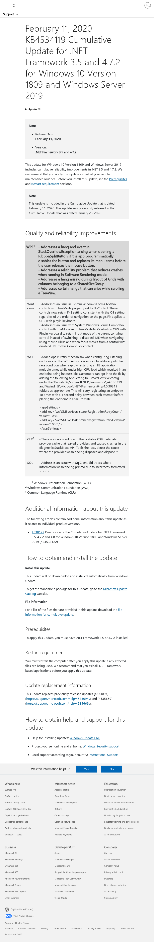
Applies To (34, 109)
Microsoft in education (115, 789)
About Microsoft (112, 859)
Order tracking (62, 815)
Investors (108, 878)
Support (9, 14)
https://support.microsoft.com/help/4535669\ (58, 703)
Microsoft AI (11, 852)
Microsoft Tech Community (68, 878)
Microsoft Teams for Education (119, 802)
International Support (103, 754)
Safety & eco (94, 928)
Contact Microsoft (27, 928)
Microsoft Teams (13, 885)
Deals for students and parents (119, 828)
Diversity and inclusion (115, 885)
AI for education (112, 834)
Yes (86, 769)
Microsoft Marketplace (66, 885)
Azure (57, 852)
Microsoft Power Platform (17, 878)
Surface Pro (10, 789)
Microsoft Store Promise (66, 828)
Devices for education (114, 796)
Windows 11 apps (13, 834)
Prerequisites (118, 179)
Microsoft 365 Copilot (15, 891)
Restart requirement (45, 184)
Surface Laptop (12, 796)
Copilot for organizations (17, 815)
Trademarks (77, 928)
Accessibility (110, 891)
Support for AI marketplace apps (70, 872)
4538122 (38, 532)
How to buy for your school (117, 815)
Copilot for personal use (16, 821)
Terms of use (59, 928)
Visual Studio (61, 897)
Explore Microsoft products (18, 828)
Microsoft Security (13, 859)
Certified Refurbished (65, 821)
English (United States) (22, 909)
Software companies (64, 891)
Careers (108, 852)
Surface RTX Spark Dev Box (18, 808)
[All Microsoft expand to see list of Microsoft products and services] (5, 5)
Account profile (62, 789)
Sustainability (111, 897)
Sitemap (9, 928)
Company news (111, 865)
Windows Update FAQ (85, 738)
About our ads (127, 928)
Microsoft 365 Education (116, 808)
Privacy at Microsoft (114, 872)
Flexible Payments (63, 834)
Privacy (44, 928)
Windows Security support (101, 746)
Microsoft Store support (66, 802)
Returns (58, 808)
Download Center (63, 796)
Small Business (12, 897)
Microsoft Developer (64, 859)
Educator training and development (121, 821)
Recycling (110, 928)
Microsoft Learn (62, 865)
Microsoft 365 (11, 872)
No (111, 769)
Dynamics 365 (11, 865)
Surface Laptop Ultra (15, 802)
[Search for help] (14, 5)
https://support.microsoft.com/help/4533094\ (58, 698)
